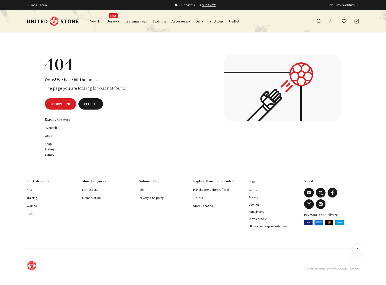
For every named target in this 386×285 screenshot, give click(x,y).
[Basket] (356, 21)
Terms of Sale (258, 219)
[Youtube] (309, 192)
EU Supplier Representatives (268, 226)
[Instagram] (309, 204)
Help (330, 5)
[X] (321, 192)
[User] (331, 21)
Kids (30, 214)
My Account (90, 190)
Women (32, 206)
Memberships (91, 198)
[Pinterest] (321, 204)
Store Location (203, 206)
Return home (60, 104)
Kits (29, 190)
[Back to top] (357, 248)
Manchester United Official (211, 190)
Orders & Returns (346, 5)
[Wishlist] (344, 21)
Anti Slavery (257, 212)
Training (32, 198)
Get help (90, 104)
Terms (253, 190)
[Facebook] (332, 192)
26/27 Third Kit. (193, 5)
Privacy (253, 197)
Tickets (198, 198)
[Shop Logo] (53, 21)
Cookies (254, 204)
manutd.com (39, 5)
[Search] (319, 21)
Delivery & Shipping (151, 198)
